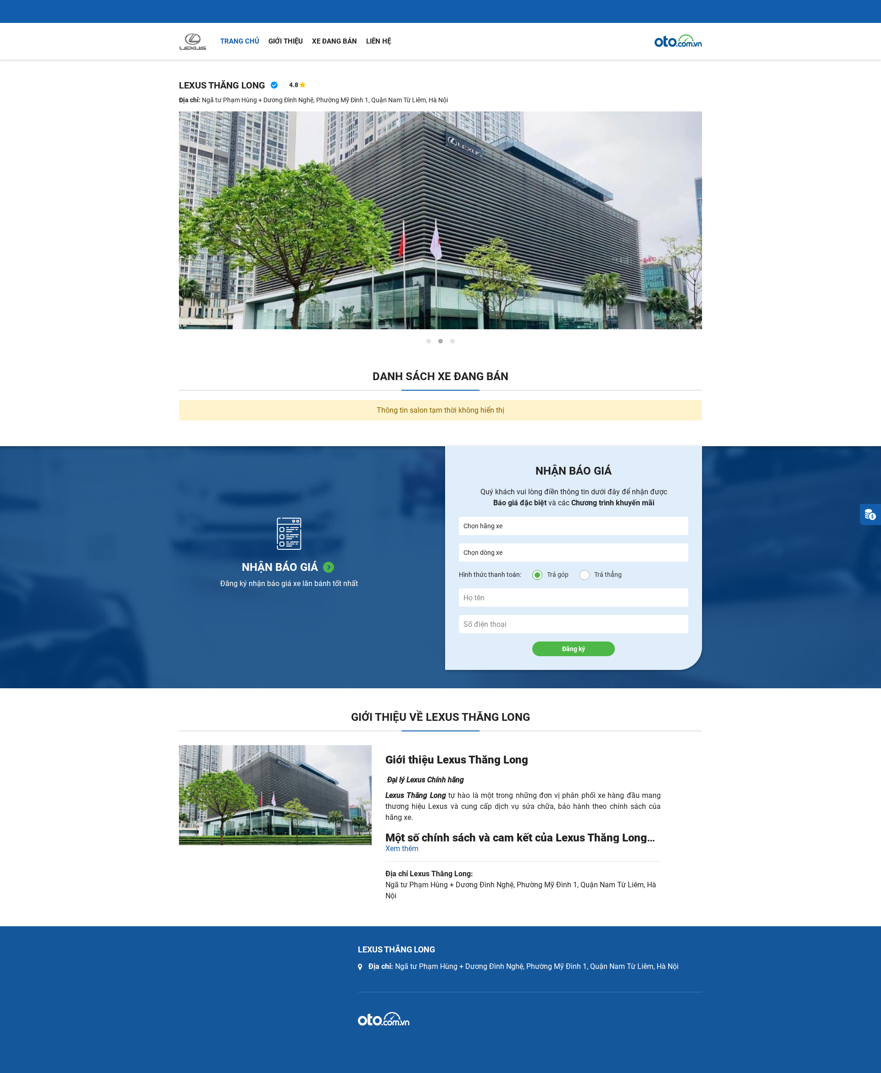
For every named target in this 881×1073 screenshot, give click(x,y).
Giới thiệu (285, 41)
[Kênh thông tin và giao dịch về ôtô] (678, 40)
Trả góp (558, 574)
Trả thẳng (608, 574)
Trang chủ (239, 41)
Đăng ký (573, 649)
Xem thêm (401, 848)
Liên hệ (378, 41)
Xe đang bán (334, 41)
